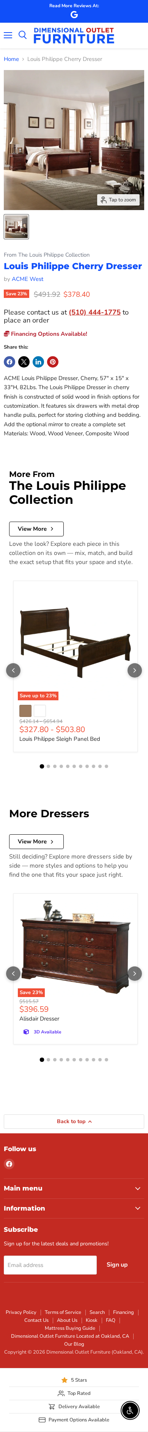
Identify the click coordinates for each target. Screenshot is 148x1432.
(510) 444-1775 (95, 312)
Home (11, 59)
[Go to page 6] (74, 766)
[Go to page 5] (67, 766)
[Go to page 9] (93, 766)
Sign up (117, 1265)
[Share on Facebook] (9, 362)
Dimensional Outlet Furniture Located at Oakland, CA (70, 1336)
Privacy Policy (21, 1312)
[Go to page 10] (100, 766)
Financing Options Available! (48, 334)
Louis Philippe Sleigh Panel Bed (59, 739)
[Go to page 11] (106, 766)
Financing (123, 1312)
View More (32, 529)
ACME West (27, 279)
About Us (67, 1320)
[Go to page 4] (61, 766)
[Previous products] (13, 670)
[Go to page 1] (41, 766)
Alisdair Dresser (39, 1018)
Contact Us (36, 1320)
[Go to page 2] (48, 766)
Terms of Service (63, 1312)
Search (97, 1312)
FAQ (110, 1320)
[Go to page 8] (87, 766)
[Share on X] (24, 362)
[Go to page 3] (55, 766)
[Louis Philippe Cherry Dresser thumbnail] (16, 227)
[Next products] (135, 670)
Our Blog (74, 1344)
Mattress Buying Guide (70, 1328)
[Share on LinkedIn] (38, 362)
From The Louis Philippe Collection (47, 255)
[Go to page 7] (80, 766)
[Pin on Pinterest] (52, 362)
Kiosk (92, 1320)
